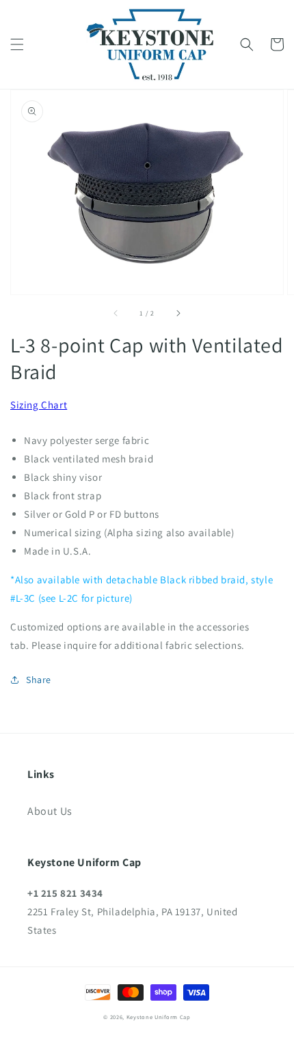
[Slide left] (116, 313)
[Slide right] (178, 313)
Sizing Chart (38, 404)
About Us (49, 811)
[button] (17, 44)
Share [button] (38, 679)
